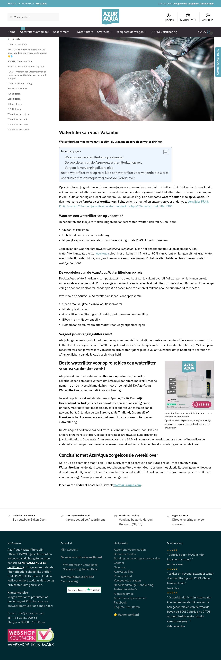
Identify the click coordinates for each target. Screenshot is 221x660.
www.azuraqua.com (127, 485)
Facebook (120, 602)
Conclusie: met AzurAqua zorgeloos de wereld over (98, 178)
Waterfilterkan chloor (18, 114)
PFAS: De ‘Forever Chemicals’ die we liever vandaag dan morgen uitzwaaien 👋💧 (27, 53)
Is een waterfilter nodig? (20, 83)
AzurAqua (102, 253)
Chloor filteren (15, 104)
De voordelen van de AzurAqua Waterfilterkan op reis (103, 162)
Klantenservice (188, 19)
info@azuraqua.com (31, 613)
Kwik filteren (14, 93)
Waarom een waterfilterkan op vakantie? (94, 157)
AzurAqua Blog (123, 571)
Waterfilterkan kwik (17, 119)
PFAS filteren (14, 109)
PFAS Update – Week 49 (20, 61)
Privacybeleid (123, 576)
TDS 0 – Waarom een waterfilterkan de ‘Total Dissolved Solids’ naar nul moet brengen (27, 75)
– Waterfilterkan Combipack (79, 565)
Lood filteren (14, 98)
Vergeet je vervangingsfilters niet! (89, 168)
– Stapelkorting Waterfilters (79, 569)
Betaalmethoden (125, 554)
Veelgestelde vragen (127, 580)
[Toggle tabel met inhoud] (164, 152)
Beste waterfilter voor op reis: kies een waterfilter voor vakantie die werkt (114, 173)
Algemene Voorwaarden (130, 549)
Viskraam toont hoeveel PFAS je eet (26, 66)
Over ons (120, 567)
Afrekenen (207, 19)
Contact (119, 563)
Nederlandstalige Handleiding (133, 585)
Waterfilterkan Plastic (18, 129)
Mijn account (69, 549)
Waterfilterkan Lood (18, 124)
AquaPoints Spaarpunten (130, 598)
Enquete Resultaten (127, 607)
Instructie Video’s (125, 589)
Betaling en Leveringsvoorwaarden (137, 558)
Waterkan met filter (17, 44)
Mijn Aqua (169, 19)
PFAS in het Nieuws (17, 88)
